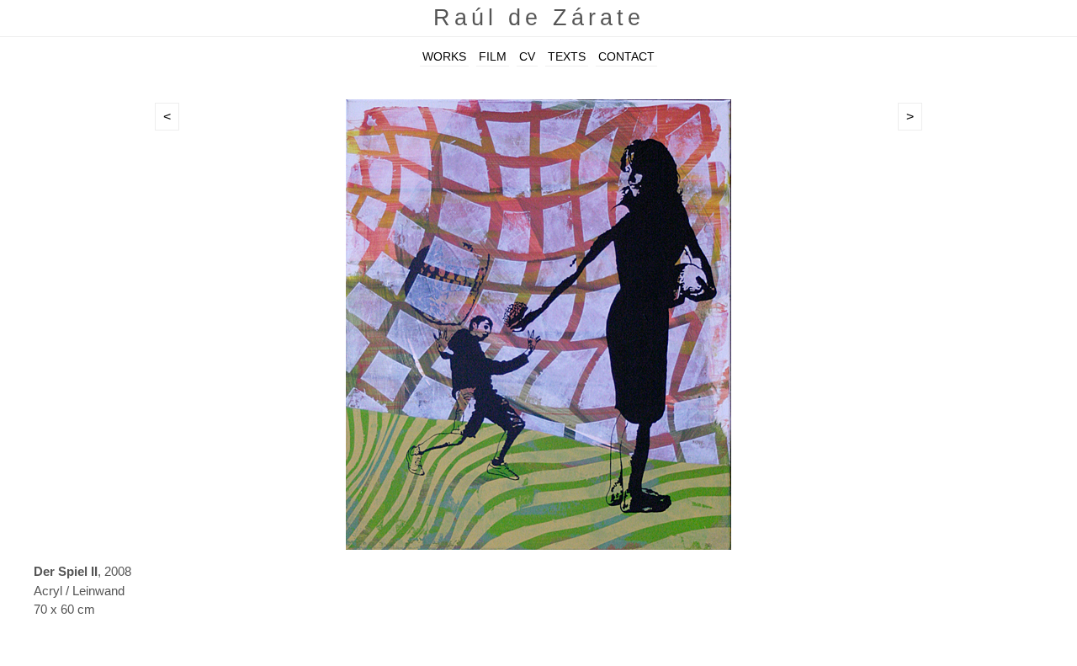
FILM (493, 56)
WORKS (444, 56)
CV (527, 56)
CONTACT (626, 56)
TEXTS (567, 56)
